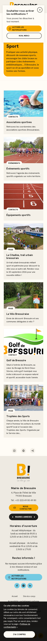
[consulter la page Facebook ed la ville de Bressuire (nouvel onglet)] (17, 585)
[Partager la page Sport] (32, 450)
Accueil (15, 596)
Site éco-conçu (29, 596)
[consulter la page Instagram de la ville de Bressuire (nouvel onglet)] (23, 585)
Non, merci (24, 35)
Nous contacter (25, 507)
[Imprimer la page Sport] (23, 450)
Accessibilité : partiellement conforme (23, 601)
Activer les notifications (19, 28)
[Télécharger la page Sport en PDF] (14, 450)
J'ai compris (19, 634)
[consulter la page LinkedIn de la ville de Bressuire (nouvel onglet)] (30, 585)
